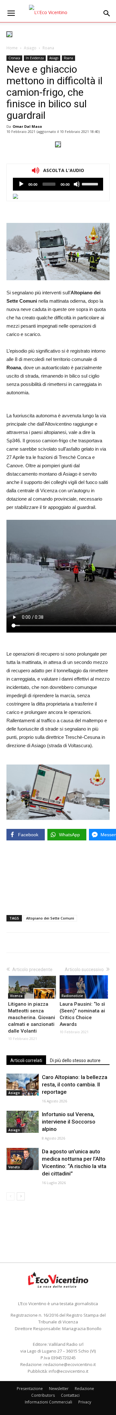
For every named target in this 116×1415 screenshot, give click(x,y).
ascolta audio (21, 184)
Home (12, 48)
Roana (48, 48)
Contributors (43, 1395)
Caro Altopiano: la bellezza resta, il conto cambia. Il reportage (74, 1084)
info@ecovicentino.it (68, 1371)
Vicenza (16, 996)
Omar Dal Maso (27, 126)
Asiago (30, 48)
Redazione (84, 1388)
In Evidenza (35, 58)
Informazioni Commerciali (48, 1402)
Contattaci (70, 1395)
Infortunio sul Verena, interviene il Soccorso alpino (68, 1121)
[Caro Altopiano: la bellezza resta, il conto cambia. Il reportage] (22, 1085)
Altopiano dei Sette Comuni (50, 918)
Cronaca (14, 58)
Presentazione (30, 1388)
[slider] (91, 183)
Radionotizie (72, 996)
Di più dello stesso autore (75, 1060)
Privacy (84, 1402)
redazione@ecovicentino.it (70, 1364)
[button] (107, 13)
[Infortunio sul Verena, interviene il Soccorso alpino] (22, 1122)
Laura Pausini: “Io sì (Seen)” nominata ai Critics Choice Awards (82, 1014)
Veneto (14, 1167)
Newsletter (59, 1388)
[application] (58, 184)
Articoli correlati (26, 1060)
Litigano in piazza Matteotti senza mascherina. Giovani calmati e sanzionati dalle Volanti (31, 1017)
